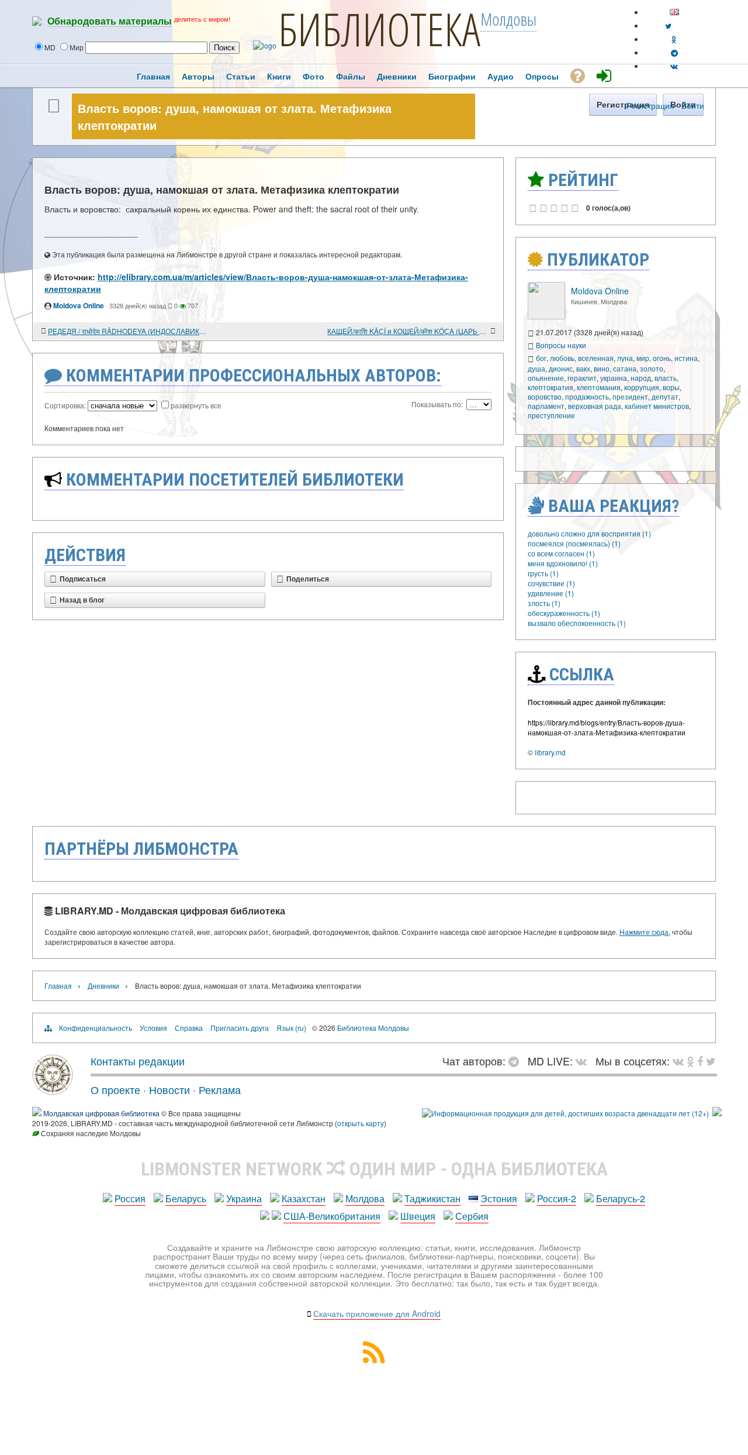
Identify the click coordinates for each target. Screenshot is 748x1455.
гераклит (582, 378)
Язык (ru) (291, 1028)
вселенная (596, 358)
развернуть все (196, 405)
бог (541, 358)
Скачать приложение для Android (377, 1313)
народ (641, 378)
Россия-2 (556, 1198)
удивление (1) (551, 593)
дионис (561, 368)
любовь (562, 358)
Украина (244, 1198)
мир (642, 358)
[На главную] (52, 1090)
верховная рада (594, 406)
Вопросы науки (561, 345)
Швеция (417, 1216)
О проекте (115, 1089)
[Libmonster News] (711, 1060)
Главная (58, 985)
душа (536, 368)
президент (630, 396)
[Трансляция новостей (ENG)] (668, 25)
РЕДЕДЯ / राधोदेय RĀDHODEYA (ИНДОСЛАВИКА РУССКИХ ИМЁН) (128, 331)
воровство (545, 396)
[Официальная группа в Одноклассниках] (674, 39)
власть (665, 378)
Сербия (472, 1216)
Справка (189, 1028)
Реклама (220, 1089)
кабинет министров (657, 406)
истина (686, 358)
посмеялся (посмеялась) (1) (574, 543)
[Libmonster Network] (565, 1113)
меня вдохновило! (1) (563, 563)
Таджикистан (432, 1198)
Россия (130, 1198)
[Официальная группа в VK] (674, 66)
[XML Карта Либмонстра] (374, 1359)
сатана (624, 368)
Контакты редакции (138, 1060)
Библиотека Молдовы (373, 1028)
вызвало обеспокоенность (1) (577, 623)
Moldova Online (78, 305)
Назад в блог (82, 600)
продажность (587, 396)
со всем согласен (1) (561, 553)
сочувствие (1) (551, 583)
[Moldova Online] (546, 316)
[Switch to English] (674, 12)
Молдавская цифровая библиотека (101, 1113)
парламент (546, 406)
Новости (169, 1089)
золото (651, 368)
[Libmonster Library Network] (717, 1113)
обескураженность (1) (564, 613)
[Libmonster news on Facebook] (700, 1060)
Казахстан (303, 1198)
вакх (583, 368)
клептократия (550, 387)
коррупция (641, 387)
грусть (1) (543, 573)
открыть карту (360, 1123)
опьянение (546, 378)
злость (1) (544, 603)
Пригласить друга (239, 1028)
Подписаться (83, 579)
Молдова (365, 1198)
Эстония (498, 1198)
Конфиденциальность (95, 1028)
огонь (662, 358)
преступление (551, 415)
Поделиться (307, 579)
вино (602, 368)
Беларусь (185, 1198)
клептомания (599, 387)
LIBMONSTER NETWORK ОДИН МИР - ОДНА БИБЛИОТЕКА (374, 1169)
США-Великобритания (331, 1216)
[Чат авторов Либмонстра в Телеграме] (674, 52)
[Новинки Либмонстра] (690, 1060)
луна (625, 358)
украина (613, 378)
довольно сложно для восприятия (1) (589, 533)
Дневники (103, 985)
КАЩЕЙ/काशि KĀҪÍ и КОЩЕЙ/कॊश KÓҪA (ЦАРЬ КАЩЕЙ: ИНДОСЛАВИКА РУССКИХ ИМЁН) (407, 331)
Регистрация (650, 105)
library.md (550, 752)
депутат (665, 396)
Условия (153, 1028)
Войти (692, 105)
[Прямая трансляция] (584, 1060)
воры (671, 387)
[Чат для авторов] (516, 1060)
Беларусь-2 (620, 1198)
